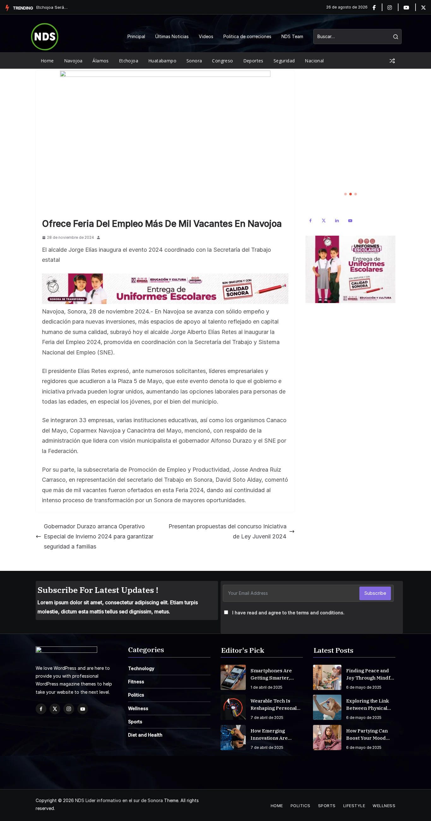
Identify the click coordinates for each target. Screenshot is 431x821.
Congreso (222, 61)
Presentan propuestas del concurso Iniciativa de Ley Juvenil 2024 (227, 531)
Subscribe (375, 593)
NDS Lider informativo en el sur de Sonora (119, 800)
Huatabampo (162, 61)
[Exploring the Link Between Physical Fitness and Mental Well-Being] (327, 707)
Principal (136, 36)
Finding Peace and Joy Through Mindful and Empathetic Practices (370, 674)
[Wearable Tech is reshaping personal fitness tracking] (233, 707)
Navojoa (73, 61)
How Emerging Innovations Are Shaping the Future (274, 735)
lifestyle (354, 805)
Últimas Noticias (172, 36)
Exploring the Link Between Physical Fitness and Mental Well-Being (368, 705)
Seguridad (284, 61)
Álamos (100, 61)
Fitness (136, 681)
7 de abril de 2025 (267, 717)
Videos (206, 36)
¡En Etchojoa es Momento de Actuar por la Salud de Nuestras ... (52, 7)
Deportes (253, 61)
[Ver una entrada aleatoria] (392, 61)
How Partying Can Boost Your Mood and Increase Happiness (367, 735)
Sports (135, 721)
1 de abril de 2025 (266, 687)
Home (47, 61)
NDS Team (292, 36)
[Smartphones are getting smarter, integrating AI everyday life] (233, 677)
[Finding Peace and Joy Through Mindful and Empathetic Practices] (327, 677)
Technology (141, 668)
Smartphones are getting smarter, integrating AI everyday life (271, 674)
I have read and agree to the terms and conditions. (288, 612)
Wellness (138, 708)
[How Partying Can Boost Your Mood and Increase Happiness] (327, 737)
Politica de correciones (247, 36)
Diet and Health (145, 735)
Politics (136, 695)
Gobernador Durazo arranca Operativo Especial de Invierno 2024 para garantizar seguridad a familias (98, 536)
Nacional (314, 61)
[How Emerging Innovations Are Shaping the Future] (233, 737)
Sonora (194, 61)
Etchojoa (128, 61)
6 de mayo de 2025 (363, 687)
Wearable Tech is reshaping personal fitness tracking (274, 705)
